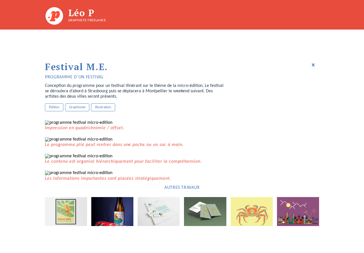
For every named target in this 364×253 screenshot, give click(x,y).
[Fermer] (313, 65)
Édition (54, 107)
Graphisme (77, 107)
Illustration (103, 107)
